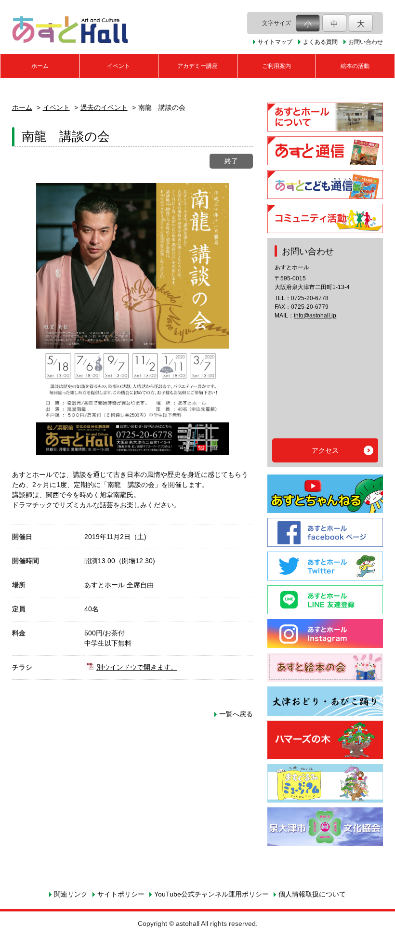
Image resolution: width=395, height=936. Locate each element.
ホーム (40, 66)
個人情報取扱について (312, 894)
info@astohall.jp (315, 315)
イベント (118, 66)
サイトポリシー (121, 894)
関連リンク (71, 894)
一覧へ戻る (236, 714)
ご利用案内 (276, 66)
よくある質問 (320, 42)
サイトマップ (275, 42)
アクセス (325, 450)
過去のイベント (104, 107)
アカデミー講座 (197, 66)
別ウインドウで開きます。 (136, 667)
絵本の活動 (355, 66)
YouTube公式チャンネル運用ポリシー (211, 894)
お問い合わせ (365, 42)
